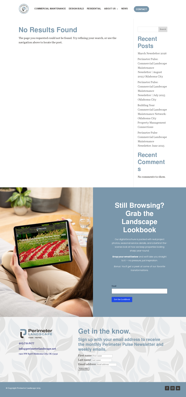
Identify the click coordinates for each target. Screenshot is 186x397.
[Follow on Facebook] (167, 388)
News (124, 9)
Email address (87, 364)
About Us (110, 9)
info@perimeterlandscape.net (37, 348)
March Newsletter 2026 (152, 53)
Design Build (76, 9)
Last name (84, 360)
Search (163, 29)
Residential (94, 9)
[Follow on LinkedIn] (178, 388)
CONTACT (141, 9)
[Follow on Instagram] (172, 388)
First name (85, 355)
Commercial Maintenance (50, 9)
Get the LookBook (122, 299)
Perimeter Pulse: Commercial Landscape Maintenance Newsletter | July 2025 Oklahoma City (152, 91)
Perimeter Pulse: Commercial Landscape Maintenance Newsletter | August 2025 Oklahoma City (152, 68)
